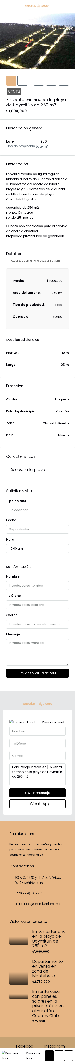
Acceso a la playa (27, 469)
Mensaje (13, 634)
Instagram (54, 1046)
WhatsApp (39, 804)
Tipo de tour (16, 501)
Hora (10, 539)
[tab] (11, 81)
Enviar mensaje (37, 793)
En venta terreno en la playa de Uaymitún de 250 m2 (49, 939)
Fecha (11, 520)
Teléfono (13, 596)
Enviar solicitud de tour (37, 673)
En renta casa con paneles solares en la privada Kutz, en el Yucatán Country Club (48, 1004)
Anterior (29, 704)
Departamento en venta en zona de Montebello (47, 969)
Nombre (13, 576)
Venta (14, 92)
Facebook (25, 1046)
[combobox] (37, 510)
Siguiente (45, 704)
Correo (12, 615)
